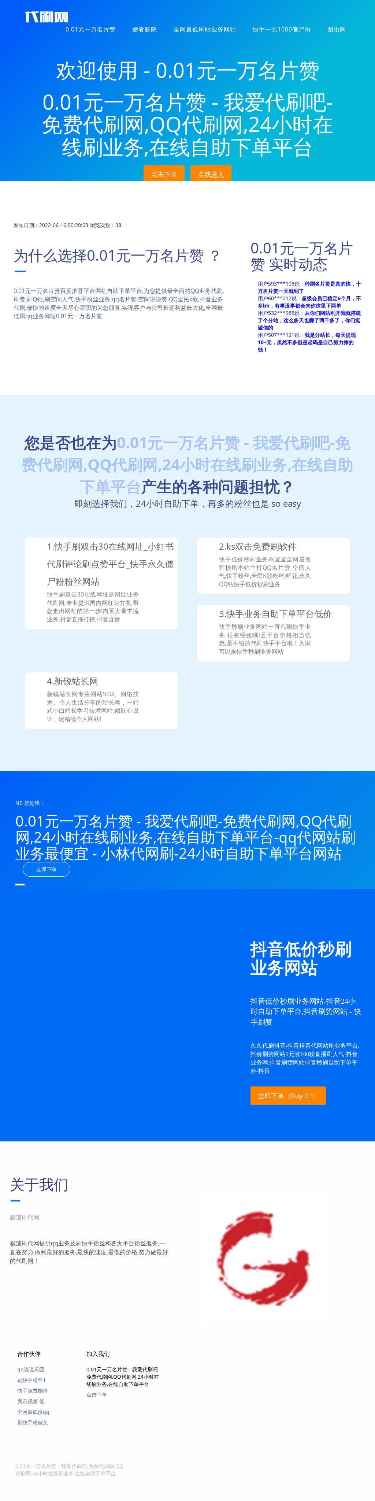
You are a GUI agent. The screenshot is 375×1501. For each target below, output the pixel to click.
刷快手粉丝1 (31, 1379)
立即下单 (46, 869)
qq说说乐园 (30, 1369)
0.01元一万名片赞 (91, 29)
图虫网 (336, 29)
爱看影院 (144, 29)
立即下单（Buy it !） (288, 1095)
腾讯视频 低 (30, 1401)
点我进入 (211, 174)
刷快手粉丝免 (32, 1422)
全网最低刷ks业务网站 (205, 29)
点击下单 (164, 174)
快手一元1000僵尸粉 (282, 29)
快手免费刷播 (32, 1390)
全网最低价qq (33, 1411)
